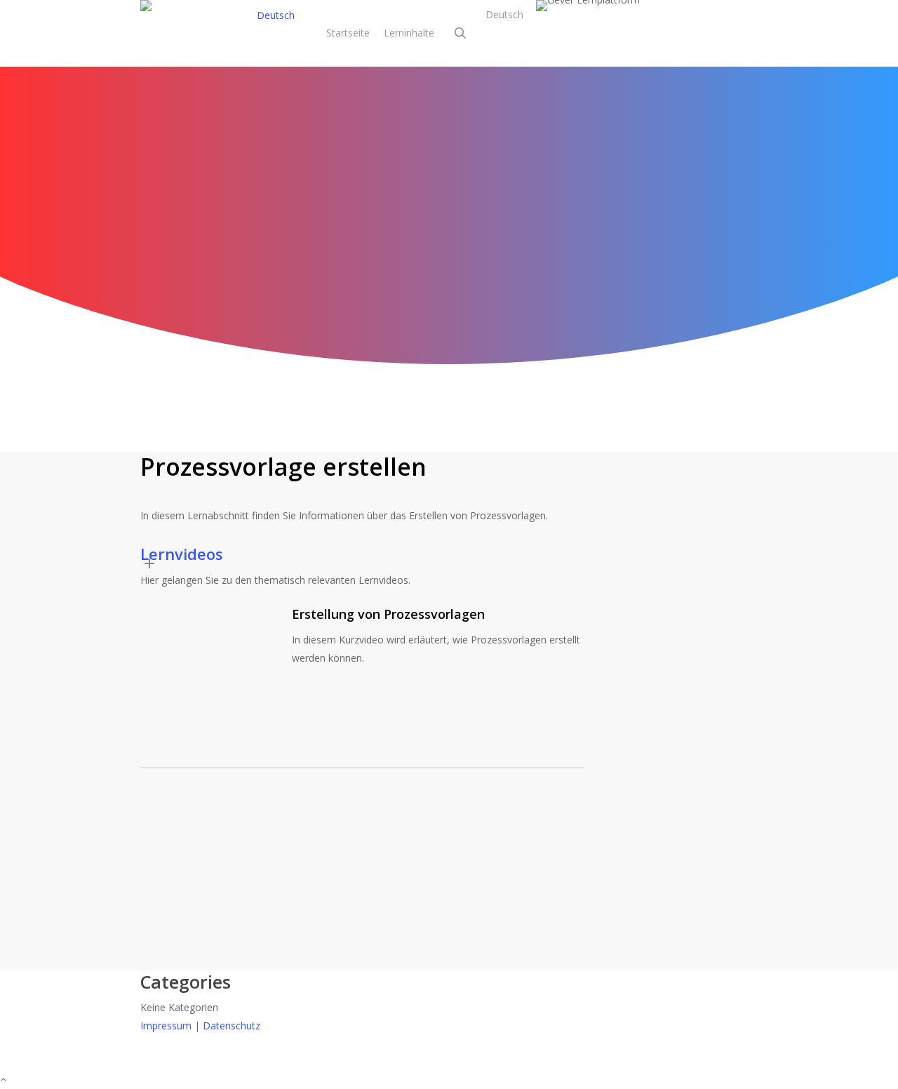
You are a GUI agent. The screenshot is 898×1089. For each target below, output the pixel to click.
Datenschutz (231, 1025)
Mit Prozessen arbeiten (449, 198)
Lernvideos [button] (181, 553)
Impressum (166, 1025)
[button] (449, 1080)
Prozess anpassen (722, 596)
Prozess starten (716, 578)
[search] (460, 33)
